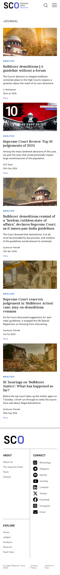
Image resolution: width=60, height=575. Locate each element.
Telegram (44, 468)
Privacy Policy (34, 567)
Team (6, 471)
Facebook (45, 499)
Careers (7, 476)
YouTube (44, 481)
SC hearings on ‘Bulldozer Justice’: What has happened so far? (28, 386)
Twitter (43, 493)
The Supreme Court (13, 466)
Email (42, 511)
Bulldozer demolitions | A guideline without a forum (24, 68)
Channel (7, 547)
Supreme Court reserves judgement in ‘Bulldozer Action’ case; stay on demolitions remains (28, 305)
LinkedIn (44, 487)
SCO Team (8, 164)
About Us (8, 461)
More (5, 98)
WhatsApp (45, 462)
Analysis (7, 542)
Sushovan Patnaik (11, 247)
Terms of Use (49, 567)
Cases (6, 532)
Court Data (8, 551)
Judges (7, 537)
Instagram (45, 505)
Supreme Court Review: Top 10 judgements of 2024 (28, 143)
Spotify (43, 474)
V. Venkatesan (9, 89)
